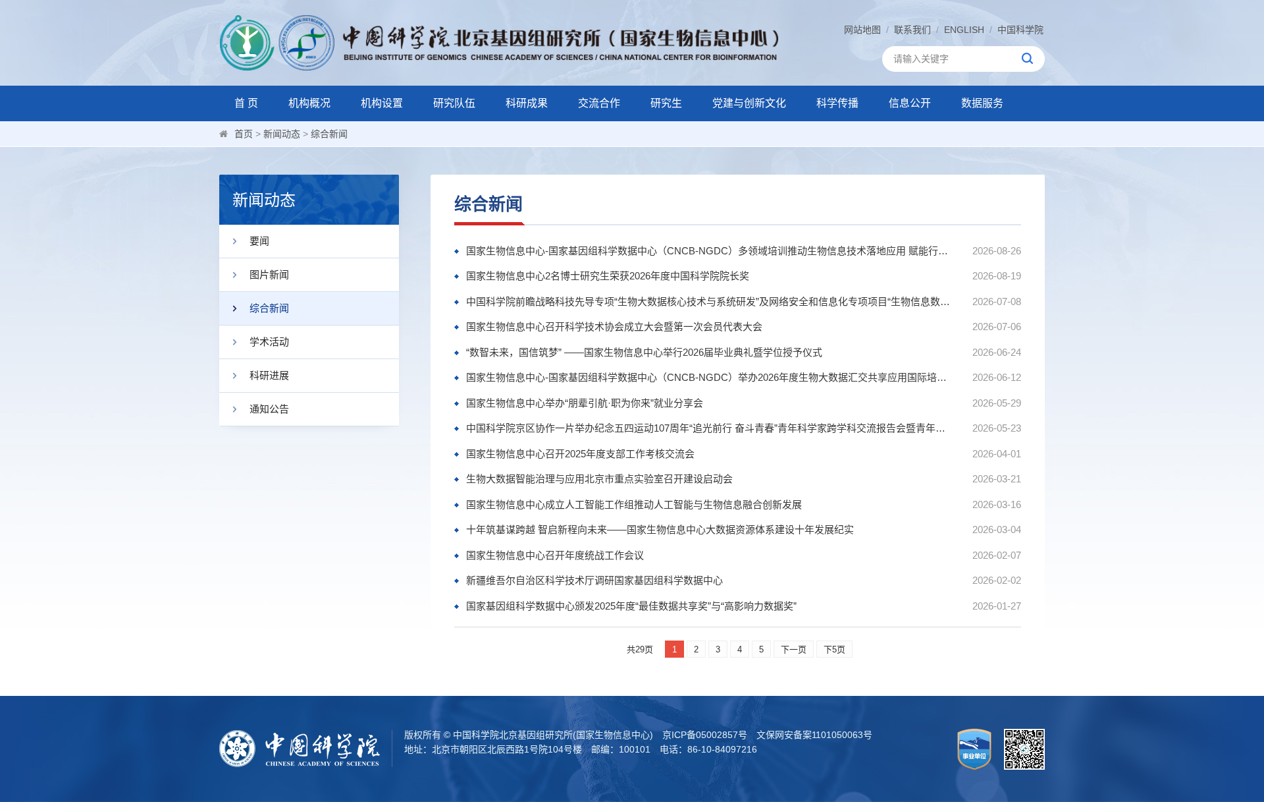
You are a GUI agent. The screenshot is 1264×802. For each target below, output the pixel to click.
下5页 (834, 649)
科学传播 (837, 103)
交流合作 (599, 103)
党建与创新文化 (749, 103)
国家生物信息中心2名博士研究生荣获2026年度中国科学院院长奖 (607, 275)
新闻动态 (281, 134)
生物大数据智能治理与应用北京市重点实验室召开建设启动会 (599, 478)
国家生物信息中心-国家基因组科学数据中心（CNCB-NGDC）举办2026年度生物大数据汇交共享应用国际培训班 (709, 377)
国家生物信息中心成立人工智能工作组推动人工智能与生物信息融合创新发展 (634, 504)
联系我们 (912, 29)
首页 (243, 134)
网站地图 (862, 29)
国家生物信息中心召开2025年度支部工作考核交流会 (580, 453)
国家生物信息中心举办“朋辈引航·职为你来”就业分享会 (584, 403)
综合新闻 (329, 134)
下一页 (793, 649)
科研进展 (269, 375)
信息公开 (910, 103)
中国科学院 (1020, 29)
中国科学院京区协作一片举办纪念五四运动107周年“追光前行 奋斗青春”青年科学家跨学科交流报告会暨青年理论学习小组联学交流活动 (709, 428)
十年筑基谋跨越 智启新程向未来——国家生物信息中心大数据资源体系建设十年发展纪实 (660, 529)
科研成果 (527, 103)
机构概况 (309, 103)
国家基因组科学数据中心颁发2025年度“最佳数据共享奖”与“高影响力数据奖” (631, 606)
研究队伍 (454, 103)
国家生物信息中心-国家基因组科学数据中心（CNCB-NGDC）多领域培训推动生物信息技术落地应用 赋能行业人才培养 (709, 250)
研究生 (666, 103)
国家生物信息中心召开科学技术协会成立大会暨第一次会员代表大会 (614, 326)
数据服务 (982, 103)
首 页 (246, 103)
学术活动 (269, 341)
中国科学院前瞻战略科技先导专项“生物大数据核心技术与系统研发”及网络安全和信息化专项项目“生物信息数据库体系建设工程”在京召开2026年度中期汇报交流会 (709, 301)
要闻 (259, 240)
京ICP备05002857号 (704, 735)
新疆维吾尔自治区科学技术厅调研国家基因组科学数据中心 (594, 580)
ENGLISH (964, 29)
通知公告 (269, 409)
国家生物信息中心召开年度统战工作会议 (555, 555)
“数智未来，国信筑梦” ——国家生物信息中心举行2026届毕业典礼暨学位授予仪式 (644, 352)
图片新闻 (269, 274)
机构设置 (382, 103)
